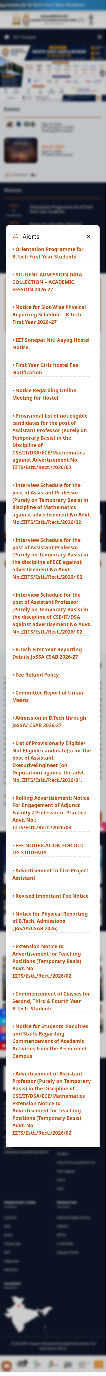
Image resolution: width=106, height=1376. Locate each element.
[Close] (88, 236)
